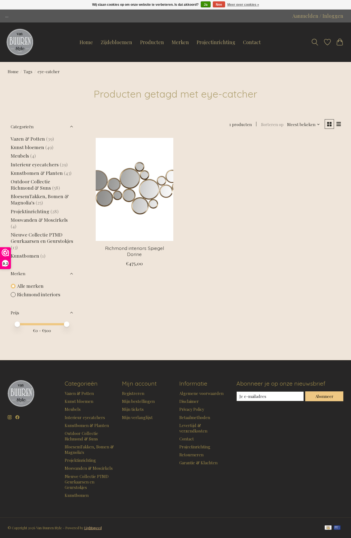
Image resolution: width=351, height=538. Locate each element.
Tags (28, 71)
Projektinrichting (30, 211)
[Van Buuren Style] (20, 42)
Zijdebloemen (116, 42)
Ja (206, 5)
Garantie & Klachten (198, 462)
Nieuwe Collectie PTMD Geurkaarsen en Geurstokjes (42, 237)
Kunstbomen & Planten (37, 173)
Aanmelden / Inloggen (317, 16)
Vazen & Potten (28, 138)
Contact (252, 42)
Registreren (133, 393)
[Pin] (337, 528)
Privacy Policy (191, 409)
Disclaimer (189, 401)
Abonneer (324, 396)
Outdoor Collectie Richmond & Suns (31, 184)
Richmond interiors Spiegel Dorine (134, 251)
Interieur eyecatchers (35, 164)
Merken (180, 42)
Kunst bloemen (27, 147)
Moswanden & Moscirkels (39, 220)
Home (86, 42)
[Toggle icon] (314, 42)
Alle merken (30, 286)
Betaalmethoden (194, 417)
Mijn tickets (133, 409)
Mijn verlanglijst (137, 417)
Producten (152, 42)
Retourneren (191, 454)
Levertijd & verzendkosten (193, 428)
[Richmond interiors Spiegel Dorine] (134, 189)
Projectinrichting (216, 42)
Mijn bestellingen (138, 401)
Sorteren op (272, 124)
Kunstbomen (25, 255)
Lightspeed (93, 528)
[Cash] (328, 528)
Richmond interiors (38, 294)
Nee (219, 5)
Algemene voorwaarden (201, 393)
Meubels (20, 155)
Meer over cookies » (243, 5)
